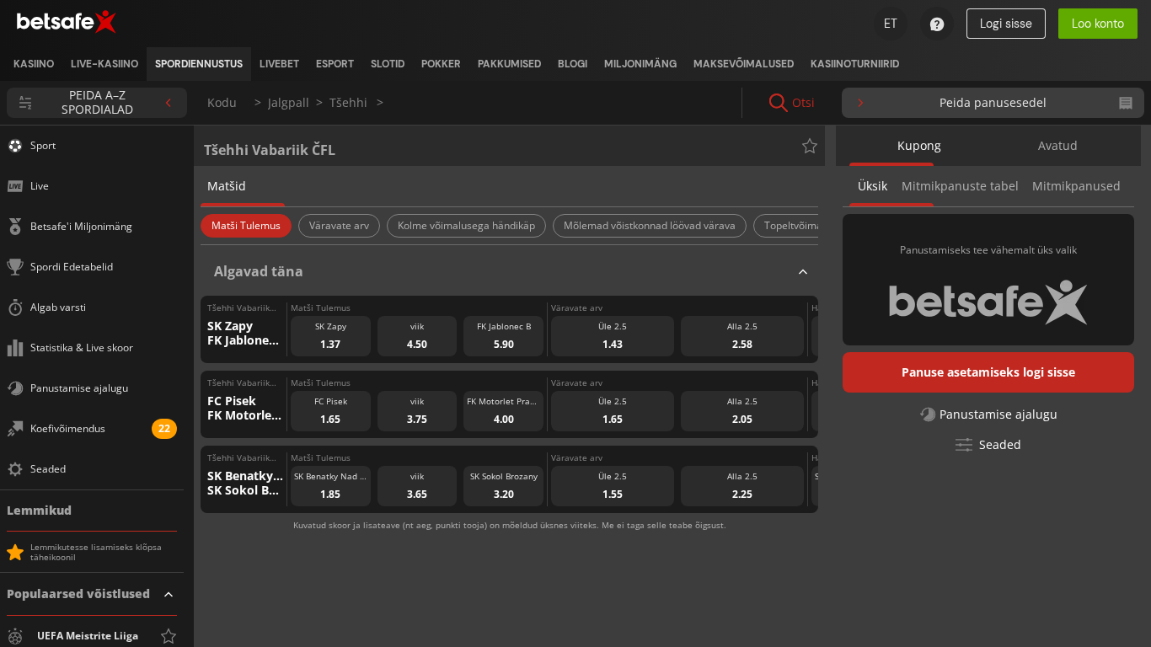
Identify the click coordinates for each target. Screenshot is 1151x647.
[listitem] (33, 64)
